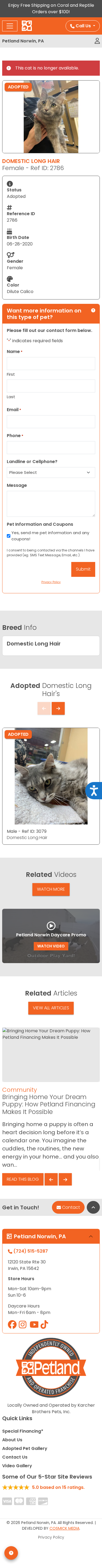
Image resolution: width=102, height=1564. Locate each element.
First (11, 374)
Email (14, 410)
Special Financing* (22, 1431)
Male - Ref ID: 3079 (27, 831)
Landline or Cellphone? (32, 461)
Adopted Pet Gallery (24, 1448)
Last (11, 397)
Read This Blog (23, 1179)
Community (19, 1090)
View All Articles (51, 1008)
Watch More (51, 889)
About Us (12, 1440)
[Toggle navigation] (9, 26)
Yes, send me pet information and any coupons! (50, 536)
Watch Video (51, 946)
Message (17, 485)
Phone (15, 435)
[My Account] (97, 41)
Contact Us (14, 1457)
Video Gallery (17, 1466)
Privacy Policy (51, 1537)
